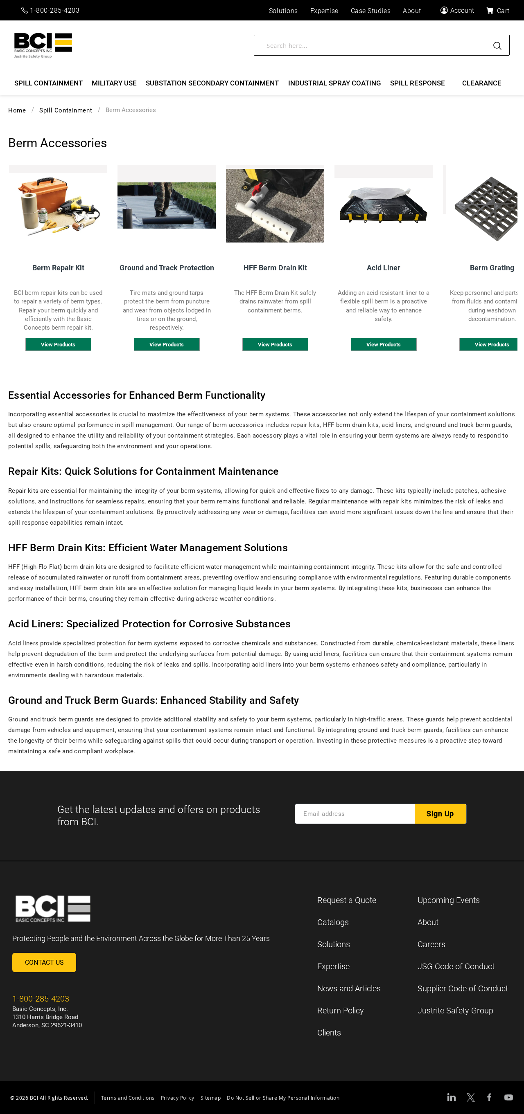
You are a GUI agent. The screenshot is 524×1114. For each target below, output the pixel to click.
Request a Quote (346, 900)
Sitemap (211, 1097)
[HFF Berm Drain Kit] (275, 206)
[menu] (262, 83)
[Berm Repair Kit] (58, 206)
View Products (58, 344)
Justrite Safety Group (455, 1010)
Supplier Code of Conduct (463, 988)
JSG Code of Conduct (456, 966)
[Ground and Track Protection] (166, 206)
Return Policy (340, 1010)
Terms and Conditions (128, 1097)
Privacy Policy (177, 1097)
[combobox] (382, 45)
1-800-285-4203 (55, 10)
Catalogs (333, 922)
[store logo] (43, 45)
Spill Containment (65, 110)
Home (17, 110)
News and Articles (349, 988)
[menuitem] (48, 83)
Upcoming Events (449, 900)
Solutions (333, 944)
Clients (329, 1033)
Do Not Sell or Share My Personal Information (283, 1097)
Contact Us (44, 962)
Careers (431, 944)
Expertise (333, 966)
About (428, 922)
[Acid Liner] (383, 206)
